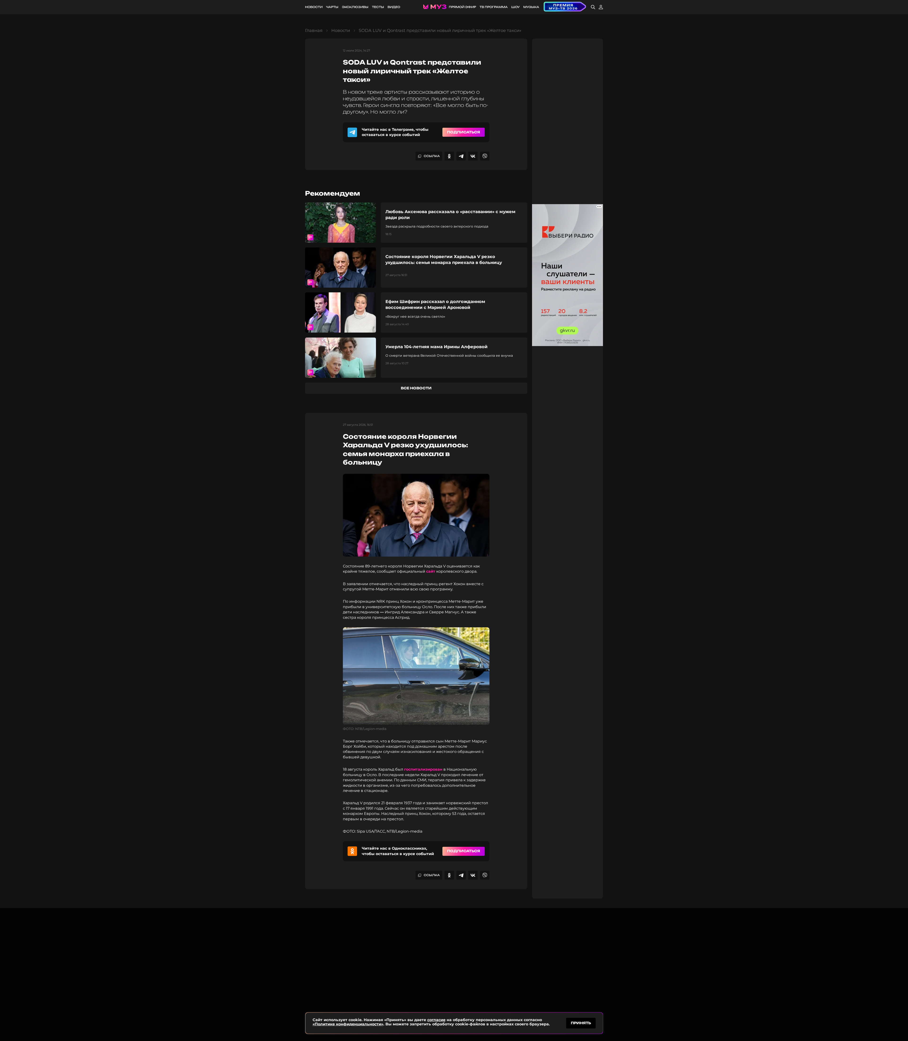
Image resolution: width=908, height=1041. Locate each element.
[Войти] (601, 7)
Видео (394, 7)
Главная (314, 30)
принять (581, 1023)
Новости (314, 7)
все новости (416, 388)
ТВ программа (494, 7)
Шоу (515, 7)
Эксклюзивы (355, 7)
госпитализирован (423, 769)
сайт (430, 571)
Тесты (378, 7)
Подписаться (463, 132)
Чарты (332, 7)
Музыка (531, 7)
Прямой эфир (462, 7)
